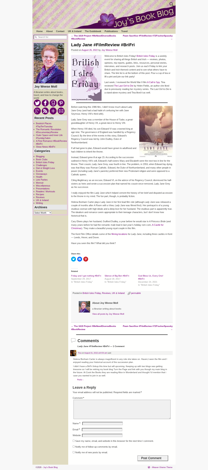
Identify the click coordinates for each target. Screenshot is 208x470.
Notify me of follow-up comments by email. (96, 446)
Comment (78, 398)
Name (76, 423)
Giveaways (41, 174)
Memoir (40, 182)
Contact (60, 31)
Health (39, 176)
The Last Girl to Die (123, 85)
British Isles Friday (146, 56)
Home (39, 31)
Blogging (40, 156)
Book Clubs (42, 159)
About (49, 31)
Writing (39, 203)
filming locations (119, 234)
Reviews (106, 293)
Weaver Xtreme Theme (162, 467)
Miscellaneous (43, 185)
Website (77, 435)
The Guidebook (93, 31)
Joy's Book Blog (50, 467)
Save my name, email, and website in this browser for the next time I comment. (114, 441)
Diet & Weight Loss (45, 168)
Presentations (43, 188)
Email (76, 429)
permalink (136, 293)
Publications (111, 31)
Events (39, 171)
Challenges (41, 165)
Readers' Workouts (45, 191)
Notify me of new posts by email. (91, 452)
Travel (124, 31)
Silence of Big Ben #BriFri (117, 276)
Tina (79, 353)
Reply (80, 380)
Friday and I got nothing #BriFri (86, 276)
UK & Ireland (74, 31)
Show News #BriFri (45, 146)
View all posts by (108, 314)
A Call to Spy (153, 82)
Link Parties (42, 179)
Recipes (40, 194)
